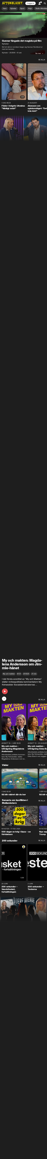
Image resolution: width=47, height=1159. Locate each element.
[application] (23, 25)
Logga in (30, 3)
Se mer (38, 53)
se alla (41, 60)
